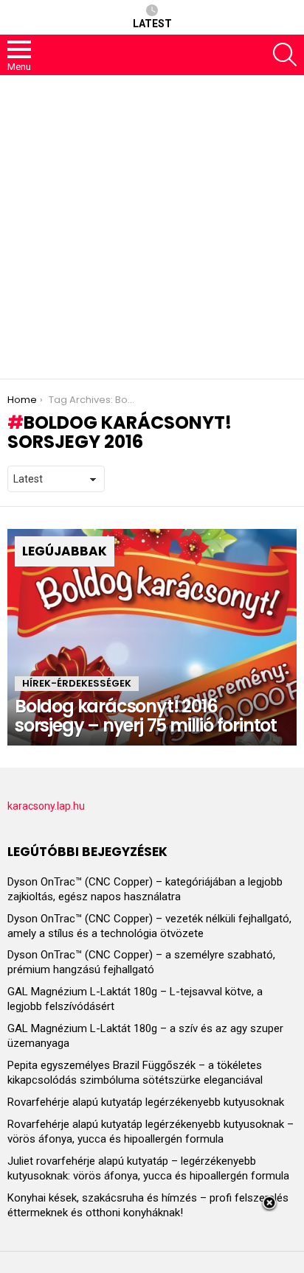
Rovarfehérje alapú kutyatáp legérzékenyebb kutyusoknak (145, 1102)
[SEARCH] (285, 54)
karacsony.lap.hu (46, 806)
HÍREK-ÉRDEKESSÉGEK (76, 683)
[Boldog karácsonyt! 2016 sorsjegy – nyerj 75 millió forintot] (152, 637)
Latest (152, 23)
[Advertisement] (152, 227)
